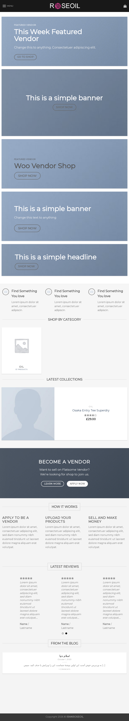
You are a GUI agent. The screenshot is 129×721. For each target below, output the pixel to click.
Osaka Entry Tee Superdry (90, 410)
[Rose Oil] (64, 6)
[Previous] (6, 415)
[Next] (122, 415)
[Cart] (125, 6)
